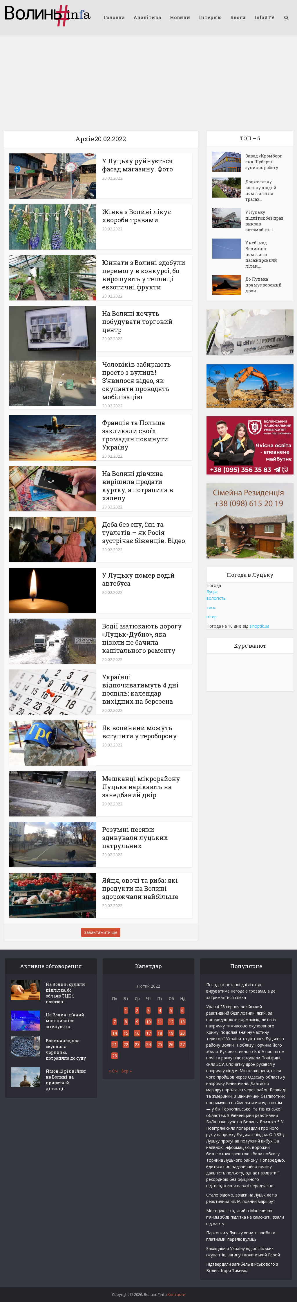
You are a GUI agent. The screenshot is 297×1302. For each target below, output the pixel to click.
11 (159, 1022)
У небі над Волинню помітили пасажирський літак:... (261, 254)
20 (182, 1033)
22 (126, 1044)
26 (171, 1044)
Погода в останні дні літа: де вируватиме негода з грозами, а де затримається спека (241, 991)
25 (159, 1044)
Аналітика (147, 17)
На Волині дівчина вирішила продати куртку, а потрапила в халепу (137, 485)
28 (114, 1056)
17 (148, 1033)
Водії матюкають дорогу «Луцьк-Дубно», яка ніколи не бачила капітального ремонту (142, 638)
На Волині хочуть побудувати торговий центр (137, 321)
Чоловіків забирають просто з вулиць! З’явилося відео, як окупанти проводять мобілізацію (136, 380)
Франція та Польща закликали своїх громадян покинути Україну (135, 434)
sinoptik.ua (259, 626)
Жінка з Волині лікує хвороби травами (136, 215)
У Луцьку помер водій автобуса (138, 579)
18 (159, 1033)
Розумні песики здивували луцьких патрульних (135, 837)
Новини (180, 17)
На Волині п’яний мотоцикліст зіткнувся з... (65, 1020)
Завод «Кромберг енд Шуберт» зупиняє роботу (263, 161)
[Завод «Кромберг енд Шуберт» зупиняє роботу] (228, 162)
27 (182, 1044)
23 (137, 1044)
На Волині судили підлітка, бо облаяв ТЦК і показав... (65, 993)
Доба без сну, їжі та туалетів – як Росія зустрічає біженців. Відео (143, 532)
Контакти (176, 1294)
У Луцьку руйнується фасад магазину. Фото (137, 165)
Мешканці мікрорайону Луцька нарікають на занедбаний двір (141, 786)
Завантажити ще (100, 932)
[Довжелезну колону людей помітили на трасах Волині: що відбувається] (228, 188)
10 (148, 1022)
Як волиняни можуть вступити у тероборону (139, 731)
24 (148, 1044)
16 (137, 1033)
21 (114, 1044)
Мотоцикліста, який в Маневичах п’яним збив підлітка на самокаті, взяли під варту (245, 1217)
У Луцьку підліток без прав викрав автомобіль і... (264, 220)
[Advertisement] (148, 78)
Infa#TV (264, 17)
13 (182, 1022)
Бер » (126, 1071)
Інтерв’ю (210, 17)
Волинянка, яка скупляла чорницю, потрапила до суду (66, 1049)
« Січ (113, 1071)
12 (171, 1022)
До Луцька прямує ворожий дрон (263, 284)
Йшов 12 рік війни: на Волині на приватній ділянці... (66, 1079)
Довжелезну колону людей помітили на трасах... (260, 190)
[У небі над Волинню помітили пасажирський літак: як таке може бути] (228, 249)
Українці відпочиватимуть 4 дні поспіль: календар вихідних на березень (140, 689)
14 (114, 1033)
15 (126, 1033)
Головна (114, 17)
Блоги (238, 17)
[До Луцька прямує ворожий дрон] (228, 285)
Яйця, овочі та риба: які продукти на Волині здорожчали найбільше (140, 888)
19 (171, 1033)
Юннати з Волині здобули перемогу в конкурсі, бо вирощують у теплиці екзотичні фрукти (143, 274)
